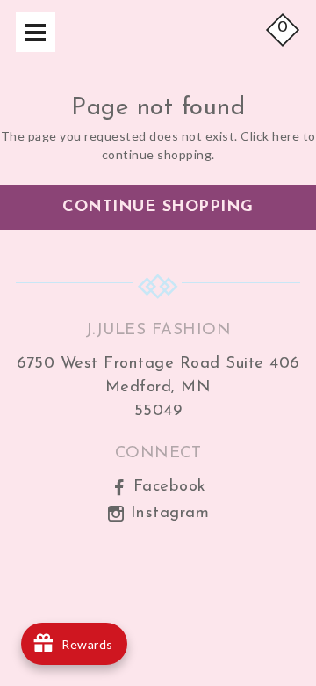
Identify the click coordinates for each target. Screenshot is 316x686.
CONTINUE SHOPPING (158, 207)
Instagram (167, 513)
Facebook (166, 486)
